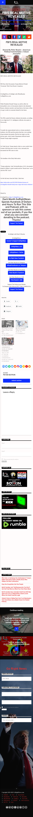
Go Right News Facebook (16, 258)
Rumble (16, 799)
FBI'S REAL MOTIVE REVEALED (16, 10)
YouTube (24, 799)
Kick (13, 795)
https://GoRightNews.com (16, 197)
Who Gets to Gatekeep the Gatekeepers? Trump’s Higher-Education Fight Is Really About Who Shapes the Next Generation (16, 579)
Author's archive (16, 380)
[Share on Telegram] (18, 36)
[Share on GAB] (23, 36)
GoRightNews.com (16, 247)
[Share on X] (9, 36)
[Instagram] (18, 366)
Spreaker (7, 800)
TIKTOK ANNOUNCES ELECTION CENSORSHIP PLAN (16, 643)
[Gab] (9, 366)
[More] (29, 366)
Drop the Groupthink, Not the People (12, 584)
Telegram (21, 795)
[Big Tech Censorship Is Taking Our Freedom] (22, 323)
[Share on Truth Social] (4, 36)
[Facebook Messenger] (21, 366)
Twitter (15, 797)
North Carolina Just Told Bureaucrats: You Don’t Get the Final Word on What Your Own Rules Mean (16, 588)
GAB (12, 802)
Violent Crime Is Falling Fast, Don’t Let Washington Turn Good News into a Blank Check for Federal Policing (16, 600)
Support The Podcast (16, 223)
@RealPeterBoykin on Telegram (16, 265)
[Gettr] (26, 366)
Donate (6, 795)
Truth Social (25, 800)
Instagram (7, 799)
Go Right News (16, 669)
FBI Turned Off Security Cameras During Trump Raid (7, 330)
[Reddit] (15, 366)
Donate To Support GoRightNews (16, 241)
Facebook (7, 797)
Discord (24, 797)
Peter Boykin (15, 24)
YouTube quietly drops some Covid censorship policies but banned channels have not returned (16, 621)
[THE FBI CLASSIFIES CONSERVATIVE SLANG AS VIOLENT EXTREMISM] (8, 341)
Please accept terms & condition (11, 459)
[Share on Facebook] (14, 36)
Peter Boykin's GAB (16, 280)
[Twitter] (12, 366)
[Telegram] (6, 366)
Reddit (15, 800)
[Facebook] (3, 366)
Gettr (5, 802)
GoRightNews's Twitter (16, 252)
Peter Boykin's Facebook (16, 273)
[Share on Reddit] (28, 36)
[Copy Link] (23, 366)
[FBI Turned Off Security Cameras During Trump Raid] (8, 323)
